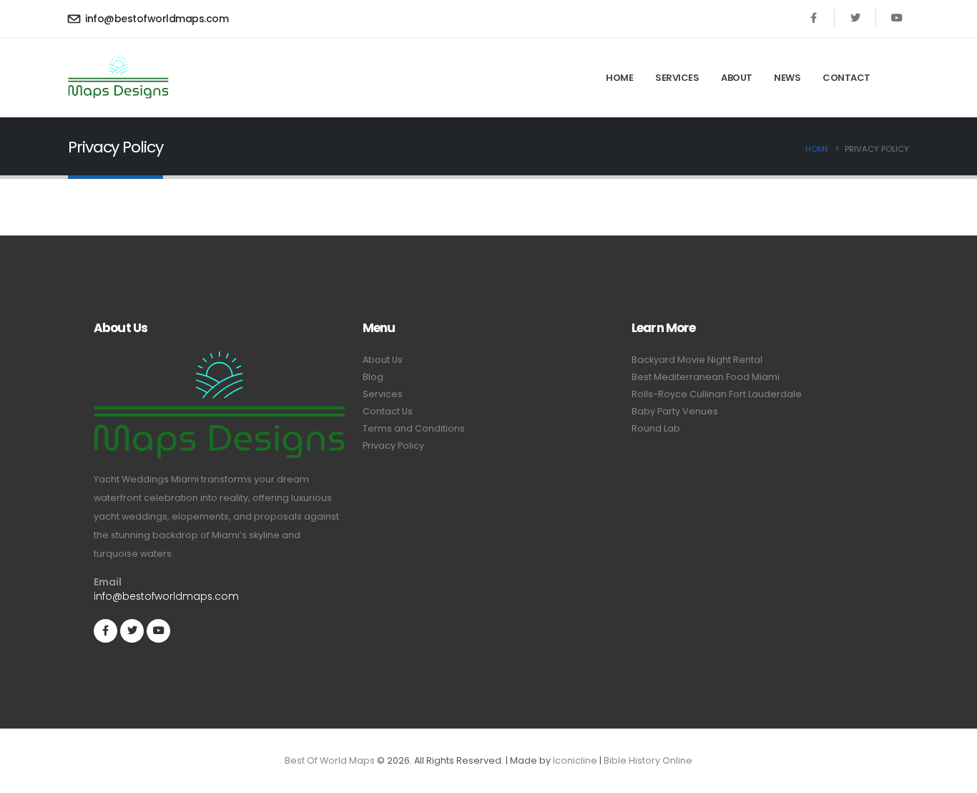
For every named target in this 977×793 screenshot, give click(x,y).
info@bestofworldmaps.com (155, 18)
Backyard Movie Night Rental (697, 360)
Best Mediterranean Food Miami (706, 377)
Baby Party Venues (675, 411)
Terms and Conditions (414, 428)
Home (619, 77)
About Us (383, 360)
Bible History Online (648, 760)
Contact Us (388, 411)
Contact (846, 77)
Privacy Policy (393, 445)
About (736, 77)
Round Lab (656, 428)
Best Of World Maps (330, 760)
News (787, 77)
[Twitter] (855, 18)
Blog (373, 377)
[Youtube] (896, 18)
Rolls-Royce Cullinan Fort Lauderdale (717, 394)
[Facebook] (813, 18)
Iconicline (575, 760)
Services (677, 77)
